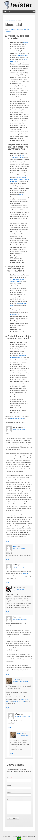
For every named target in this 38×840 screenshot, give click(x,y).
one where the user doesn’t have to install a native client (19, 179)
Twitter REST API (23, 55)
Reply (7, 541)
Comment (10, 800)
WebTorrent (24, 699)
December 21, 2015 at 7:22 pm (22, 716)
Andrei (15, 546)
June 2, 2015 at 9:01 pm (19, 548)
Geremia (16, 679)
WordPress (32, 836)
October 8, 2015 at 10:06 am (20, 619)
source (8, 701)
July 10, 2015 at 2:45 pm (19, 567)
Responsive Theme (18, 836)
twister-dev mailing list (17, 418)
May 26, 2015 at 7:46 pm (19, 429)
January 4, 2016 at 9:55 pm (23, 735)
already (21, 194)
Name (9, 778)
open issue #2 (14, 314)
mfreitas (24, 29)
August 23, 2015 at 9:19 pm (19, 589)
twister (9, 836)
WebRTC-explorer (19, 701)
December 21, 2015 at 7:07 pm (20, 681)
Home (6, 20)
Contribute (12, 20)
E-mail (9, 785)
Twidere (25, 42)
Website (9, 792)
